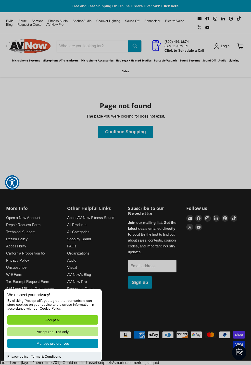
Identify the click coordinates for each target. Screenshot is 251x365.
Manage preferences (53, 343)
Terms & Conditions (46, 356)
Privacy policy (17, 356)
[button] (12, 182)
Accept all (52, 320)
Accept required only (53, 332)
